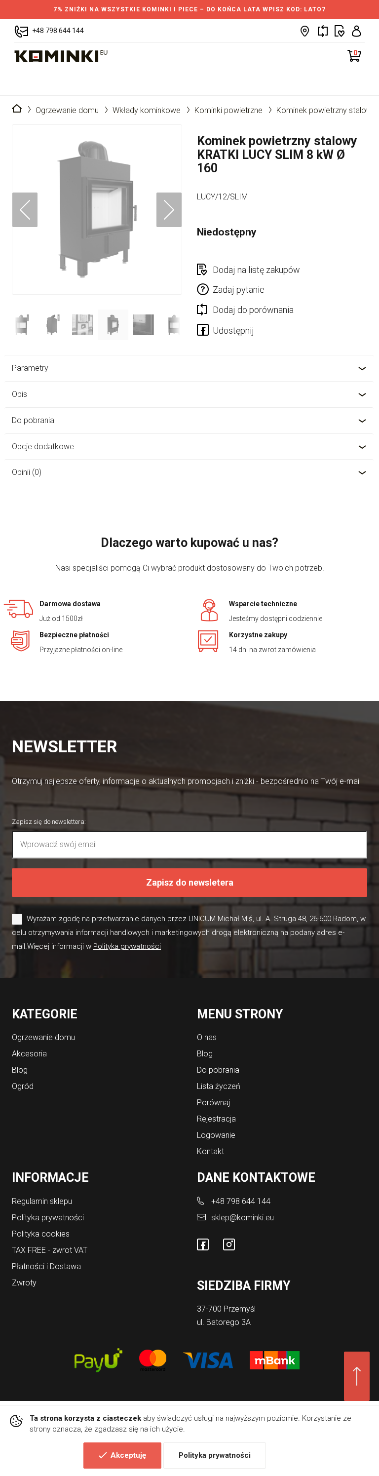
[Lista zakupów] (340, 31)
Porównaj (213, 1102)
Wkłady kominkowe (147, 110)
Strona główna (17, 109)
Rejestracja (216, 1119)
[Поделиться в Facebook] (205, 332)
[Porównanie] (323, 31)
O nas (207, 1037)
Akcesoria (29, 1053)
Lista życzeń (218, 1086)
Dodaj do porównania (253, 310)
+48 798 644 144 (240, 1201)
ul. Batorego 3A (224, 1322)
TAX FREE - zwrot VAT (49, 1250)
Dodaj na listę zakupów (256, 270)
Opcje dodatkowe (43, 446)
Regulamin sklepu (42, 1201)
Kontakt (210, 1151)
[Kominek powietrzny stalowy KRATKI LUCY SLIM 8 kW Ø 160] (97, 209)
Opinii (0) (26, 472)
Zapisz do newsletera (189, 882)
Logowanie (216, 1135)
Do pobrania (33, 420)
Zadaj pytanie (239, 289)
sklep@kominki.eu (242, 1217)
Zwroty (24, 1282)
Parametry (30, 368)
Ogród (23, 1086)
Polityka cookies (41, 1234)
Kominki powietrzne (228, 110)
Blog (20, 1070)
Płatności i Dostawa (46, 1266)
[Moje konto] (356, 31)
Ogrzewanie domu (67, 110)
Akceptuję (128, 1455)
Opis (19, 394)
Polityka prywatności (215, 1455)
